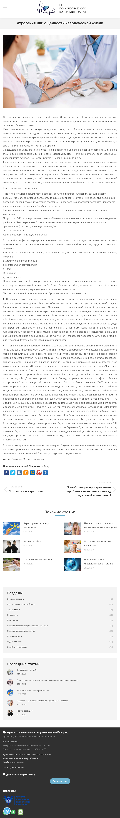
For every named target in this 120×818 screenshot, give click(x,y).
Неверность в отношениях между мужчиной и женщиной (100, 525)
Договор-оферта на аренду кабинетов (20, 758)
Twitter (12, 472)
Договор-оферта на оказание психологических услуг (27, 754)
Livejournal (45, 472)
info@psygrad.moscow (13, 762)
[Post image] (11, 528)
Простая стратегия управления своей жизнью (98, 561)
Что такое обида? (33, 541)
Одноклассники (26, 472)
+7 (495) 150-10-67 (15, 767)
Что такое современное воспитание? (97, 543)
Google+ (39, 472)
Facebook (6, 472)
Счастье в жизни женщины (38, 559)
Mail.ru (32, 472)
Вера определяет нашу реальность (36, 525)
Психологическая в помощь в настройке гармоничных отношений (47, 680)
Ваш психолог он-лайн (27, 670)
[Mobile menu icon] (5, 9)
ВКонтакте (19, 472)
